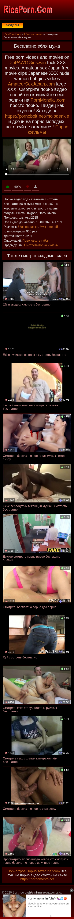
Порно (32, 871)
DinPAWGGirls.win (27, 62)
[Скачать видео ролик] (35, 186)
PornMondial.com (48, 100)
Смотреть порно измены (41, 245)
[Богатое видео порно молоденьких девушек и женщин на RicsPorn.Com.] (27, 9)
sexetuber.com (49, 871)
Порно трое (16, 871)
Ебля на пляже (27, 226)
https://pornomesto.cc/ (37, 879)
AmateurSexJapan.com (31, 83)
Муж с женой (49, 226)
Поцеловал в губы (35, 240)
